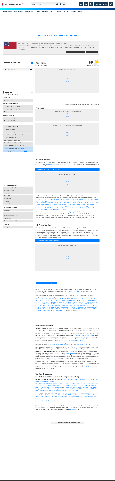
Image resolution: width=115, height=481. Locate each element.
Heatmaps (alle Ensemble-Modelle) (15, 151)
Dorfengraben (42, 381)
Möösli (87, 379)
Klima (66, 12)
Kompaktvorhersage (10, 103)
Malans (53, 387)
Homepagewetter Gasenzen (11, 227)
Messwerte (29, 12)
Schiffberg (74, 396)
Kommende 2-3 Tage (9, 118)
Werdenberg (60, 390)
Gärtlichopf (66, 395)
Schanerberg (54, 389)
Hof (36, 387)
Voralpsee (42, 400)
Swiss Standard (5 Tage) (65, 204)
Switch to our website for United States (75, 52)
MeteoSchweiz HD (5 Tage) (11, 132)
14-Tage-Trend (8, 111)
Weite (55, 390)
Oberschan (73, 387)
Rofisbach (92, 379)
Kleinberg (43, 387)
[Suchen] (57, 4)
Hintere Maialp (95, 385)
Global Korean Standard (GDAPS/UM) (69, 309)
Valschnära (45, 390)
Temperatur (7, 210)
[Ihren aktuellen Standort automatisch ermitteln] (60, 4)
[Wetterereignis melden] (91, 4)
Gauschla (37, 395)
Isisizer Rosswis (39, 396)
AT (22, 3)
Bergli (62, 393)
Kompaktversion (55, 358)
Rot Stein (67, 396)
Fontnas (78, 383)
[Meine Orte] (63, 4)
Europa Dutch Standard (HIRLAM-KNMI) (58, 305)
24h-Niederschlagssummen (11, 215)
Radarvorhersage (9, 190)
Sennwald (66, 389)
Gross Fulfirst (58, 395)
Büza (67, 383)
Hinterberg (87, 385)
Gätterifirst (78, 395)
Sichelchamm (81, 396)
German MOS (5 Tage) (59, 209)
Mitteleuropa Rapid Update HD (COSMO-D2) (47, 300)
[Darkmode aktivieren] (111, 4)
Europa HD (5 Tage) (9, 129)
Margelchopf (48, 396)
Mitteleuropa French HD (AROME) (62, 303)
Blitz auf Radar (8, 196)
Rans (90, 387)
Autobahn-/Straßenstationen (12, 221)
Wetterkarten (88, 366)
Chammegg (68, 393)
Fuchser (88, 383)
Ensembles (7, 124)
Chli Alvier (79, 393)
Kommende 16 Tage (9, 120)
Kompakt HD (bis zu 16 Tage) (12, 109)
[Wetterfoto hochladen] (86, 4)
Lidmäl (49, 387)
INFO (98, 65)
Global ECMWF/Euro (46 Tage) (14, 148)
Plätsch (86, 387)
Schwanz (60, 389)
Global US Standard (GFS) (78, 298)
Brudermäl (82, 379)
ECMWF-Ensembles (74, 291)
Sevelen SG (78, 389)
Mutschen (54, 396)
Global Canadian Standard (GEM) (60, 307)
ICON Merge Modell (71, 201)
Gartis (97, 379)
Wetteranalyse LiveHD (10, 187)
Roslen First (61, 396)
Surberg (88, 389)
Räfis (42, 389)
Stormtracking (8, 201)
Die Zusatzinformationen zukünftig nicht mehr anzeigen (67, 422)
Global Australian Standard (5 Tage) (78, 206)
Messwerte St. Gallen (82, 344)
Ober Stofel (66, 387)
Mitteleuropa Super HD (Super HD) (55, 302)
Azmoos (41, 383)
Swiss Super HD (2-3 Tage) (61, 199)
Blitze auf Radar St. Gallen (78, 340)
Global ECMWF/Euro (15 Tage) (12, 137)
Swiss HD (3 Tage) (94, 202)
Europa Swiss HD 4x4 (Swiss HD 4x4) (76, 302)
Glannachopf (50, 395)
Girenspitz (44, 395)
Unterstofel (38, 390)
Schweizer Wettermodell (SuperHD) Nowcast (81, 199)
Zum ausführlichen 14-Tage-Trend (46, 283)
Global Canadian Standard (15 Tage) (14, 145)
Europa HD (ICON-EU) (92, 298)
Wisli (66, 390)
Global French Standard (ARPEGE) (82, 303)
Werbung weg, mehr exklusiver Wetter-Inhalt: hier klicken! (57, 35)
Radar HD (6, 193)
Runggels (37, 389)
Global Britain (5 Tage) (68, 207)
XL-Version (71, 360)
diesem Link (72, 409)
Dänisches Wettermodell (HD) (80, 204)
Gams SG (72, 379)
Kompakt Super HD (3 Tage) (12, 106)
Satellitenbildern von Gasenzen (58, 344)
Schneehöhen (7, 218)
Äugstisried (74, 390)
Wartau (51, 390)
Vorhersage (7, 12)
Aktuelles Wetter (10, 185)
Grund (67, 385)
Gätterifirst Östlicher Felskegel (90, 395)
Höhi (39, 387)
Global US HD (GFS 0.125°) (50, 309)
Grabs (49, 385)
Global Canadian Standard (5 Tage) (57, 206)
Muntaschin (59, 387)
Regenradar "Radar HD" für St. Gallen (84, 335)
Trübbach (93, 389)
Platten (78, 387)
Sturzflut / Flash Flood (10, 204)
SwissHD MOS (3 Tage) (82, 207)
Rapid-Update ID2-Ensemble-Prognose (79, 212)
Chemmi (74, 393)
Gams (76, 379)
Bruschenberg (48, 383)
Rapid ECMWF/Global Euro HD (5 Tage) (87, 201)
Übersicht (7, 97)
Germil (45, 385)
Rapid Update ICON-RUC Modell (56, 201)
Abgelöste (53, 393)
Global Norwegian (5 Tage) (54, 207)
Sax (36, 381)
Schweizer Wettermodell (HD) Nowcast (46, 204)
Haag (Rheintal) (51, 381)
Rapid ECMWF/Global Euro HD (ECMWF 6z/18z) (57, 298)
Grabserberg (55, 385)
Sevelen (72, 389)
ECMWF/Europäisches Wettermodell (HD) (46, 202)
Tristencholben (89, 396)
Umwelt (73, 12)
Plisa (82, 387)
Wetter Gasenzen (8, 100)
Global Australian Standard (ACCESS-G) (81, 305)
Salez (46, 389)
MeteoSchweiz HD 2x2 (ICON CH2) (53, 310)
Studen (83, 389)
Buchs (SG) (56, 383)
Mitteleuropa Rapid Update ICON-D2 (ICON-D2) (74, 300)
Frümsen (83, 383)
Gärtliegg (71, 395)
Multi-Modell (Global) (47, 209)
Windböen (7, 212)
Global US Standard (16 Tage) (12, 143)
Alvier (58, 393)
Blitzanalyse (7, 198)
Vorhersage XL (8, 115)
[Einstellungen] (81, 4)
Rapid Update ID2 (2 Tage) (11, 126)
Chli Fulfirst (86, 393)
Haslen (81, 385)
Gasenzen (40, 385)
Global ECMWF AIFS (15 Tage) (12, 140)
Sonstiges (7, 224)
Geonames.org (74, 405)
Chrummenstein (94, 393)
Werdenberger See (51, 400)
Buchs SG (62, 383)
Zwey (69, 390)
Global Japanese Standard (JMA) (79, 307)
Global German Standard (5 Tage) (13, 134)
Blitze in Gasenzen (83, 337)
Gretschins (62, 385)
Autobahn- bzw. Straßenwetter (80, 349)
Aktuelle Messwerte (11, 207)
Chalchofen (66, 379)
